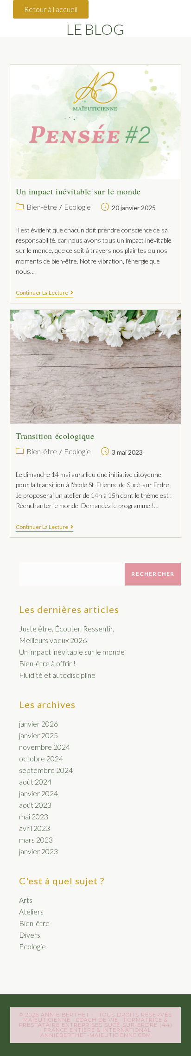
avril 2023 (34, 828)
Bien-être (41, 206)
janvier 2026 (38, 723)
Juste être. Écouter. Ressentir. (66, 628)
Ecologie (77, 206)
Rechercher (152, 573)
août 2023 (35, 804)
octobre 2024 (41, 758)
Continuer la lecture (44, 293)
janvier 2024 (38, 793)
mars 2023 (36, 839)
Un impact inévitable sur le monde (78, 191)
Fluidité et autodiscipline (57, 674)
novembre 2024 (44, 746)
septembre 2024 (46, 770)
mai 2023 (33, 816)
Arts (25, 899)
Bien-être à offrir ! (47, 663)
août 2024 (35, 781)
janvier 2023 (38, 851)
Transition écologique (55, 435)
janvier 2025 (38, 735)
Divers (29, 934)
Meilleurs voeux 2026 (53, 640)
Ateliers (31, 911)
